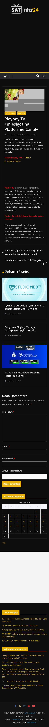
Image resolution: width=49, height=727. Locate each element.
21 (30, 526)
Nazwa (6, 446)
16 (43, 521)
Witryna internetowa (12, 470)
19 (17, 526)
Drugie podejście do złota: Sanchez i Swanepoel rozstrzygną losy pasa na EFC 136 (23, 674)
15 (37, 521)
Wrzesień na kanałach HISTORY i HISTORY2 (20, 625)
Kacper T (5, 662)
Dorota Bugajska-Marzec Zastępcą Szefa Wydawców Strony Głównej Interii (24, 252)
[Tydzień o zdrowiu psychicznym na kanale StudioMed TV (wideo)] (24, 279)
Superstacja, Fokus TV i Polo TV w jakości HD (24, 262)
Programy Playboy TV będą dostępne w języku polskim (20, 328)
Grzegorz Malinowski (10, 655)
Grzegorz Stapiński (30, 135)
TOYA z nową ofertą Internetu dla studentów (20, 641)
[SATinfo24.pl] (5, 76)
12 (17, 521)
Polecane (21, 113)
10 (5, 521)
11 (11, 521)
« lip (4, 543)
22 (37, 526)
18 (11, 526)
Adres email (8, 458)
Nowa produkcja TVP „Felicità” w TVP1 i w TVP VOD (23, 630)
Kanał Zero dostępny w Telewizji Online (23, 681)
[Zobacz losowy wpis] (44, 76)
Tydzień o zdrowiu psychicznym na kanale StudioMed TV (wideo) (24, 307)
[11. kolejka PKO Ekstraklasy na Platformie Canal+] (24, 346)
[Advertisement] (24, 46)
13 (24, 521)
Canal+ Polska (10, 113)
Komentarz (8, 411)
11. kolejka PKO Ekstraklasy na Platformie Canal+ (22, 374)
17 (5, 526)
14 (30, 521)
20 (24, 526)
